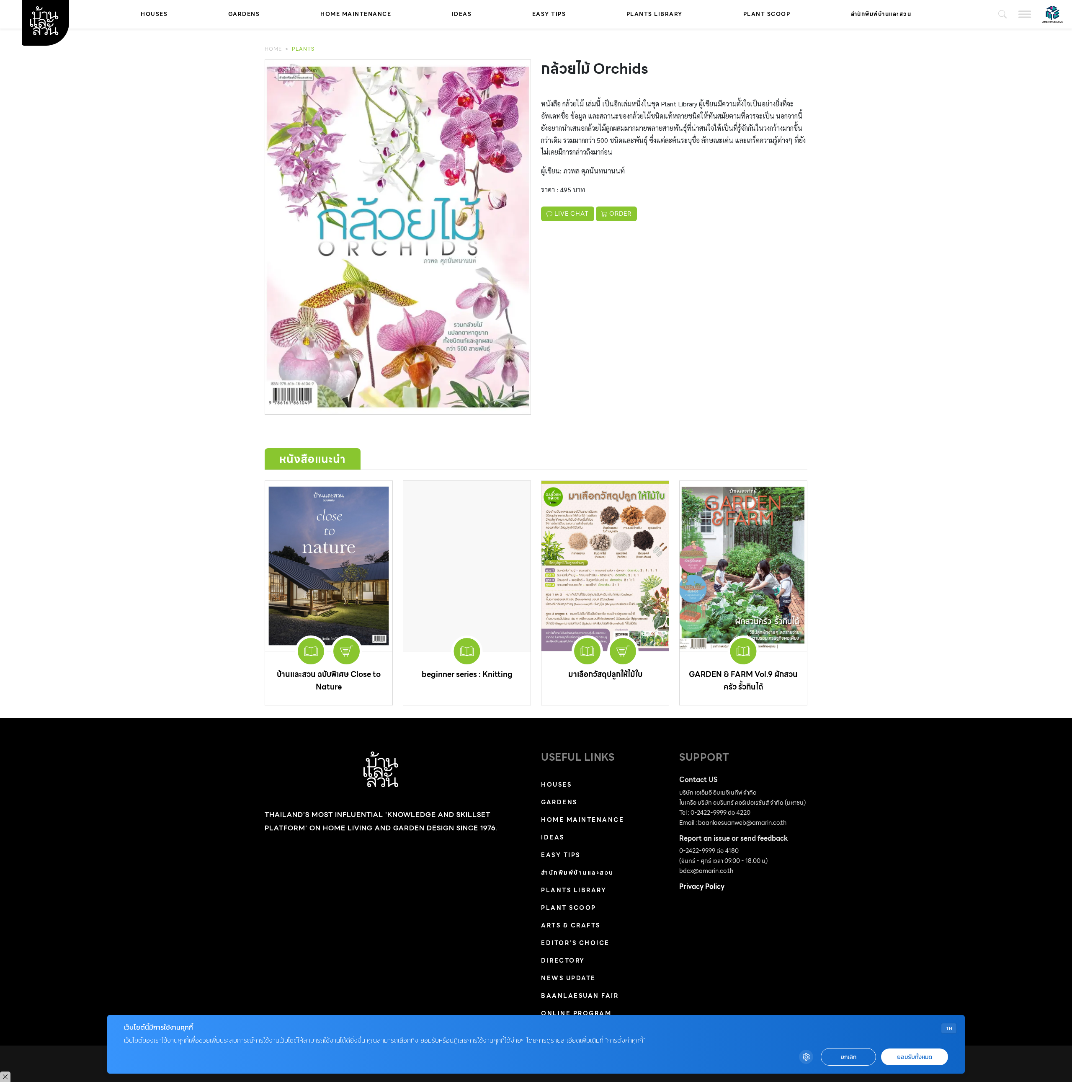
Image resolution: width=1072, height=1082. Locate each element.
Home (273, 49)
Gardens (244, 14)
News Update (568, 978)
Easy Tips (549, 14)
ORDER (619, 213)
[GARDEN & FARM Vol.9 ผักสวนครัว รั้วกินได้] (743, 566)
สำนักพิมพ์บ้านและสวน (881, 14)
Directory (563, 960)
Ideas (462, 14)
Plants (303, 49)
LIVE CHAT (571, 213)
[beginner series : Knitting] (467, 566)
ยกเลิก (848, 1057)
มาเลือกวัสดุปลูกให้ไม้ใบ (605, 674)
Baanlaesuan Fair (579, 995)
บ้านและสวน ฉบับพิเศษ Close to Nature (329, 680)
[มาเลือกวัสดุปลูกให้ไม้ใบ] (605, 566)
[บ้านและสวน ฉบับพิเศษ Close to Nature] (328, 566)
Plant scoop (767, 14)
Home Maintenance (355, 14)
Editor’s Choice (575, 943)
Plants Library (654, 14)
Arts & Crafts (570, 925)
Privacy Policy (701, 886)
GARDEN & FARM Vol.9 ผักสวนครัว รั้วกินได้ (743, 680)
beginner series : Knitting (467, 674)
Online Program (576, 1013)
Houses (154, 14)
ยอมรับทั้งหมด (914, 1057)
